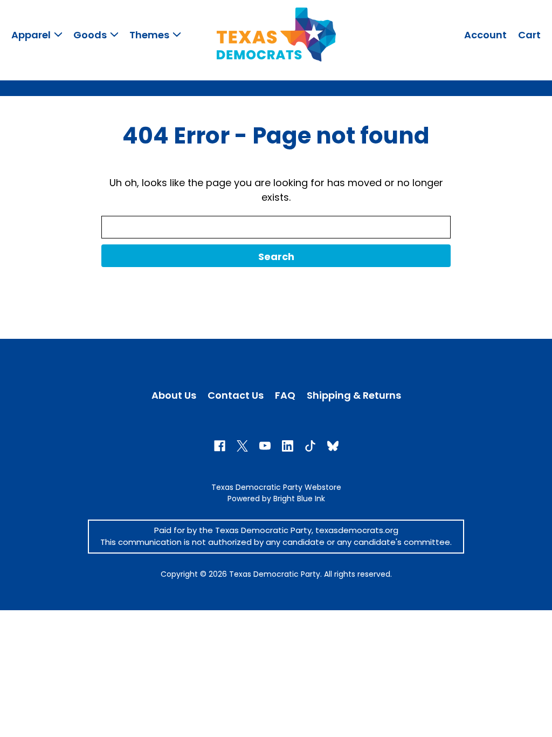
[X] (242, 446)
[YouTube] (265, 446)
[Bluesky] (333, 446)
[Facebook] (219, 446)
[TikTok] (310, 446)
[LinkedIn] (287, 446)
